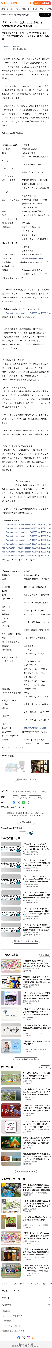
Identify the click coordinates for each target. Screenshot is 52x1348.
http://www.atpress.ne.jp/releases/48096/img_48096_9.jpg (27, 552)
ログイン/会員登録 (42, 3)
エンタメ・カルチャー (21, 792)
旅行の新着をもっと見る (26, 1172)
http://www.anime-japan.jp (33, 258)
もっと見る (45, 955)
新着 (3, 9)
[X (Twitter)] (18, 802)
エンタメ (10, 9)
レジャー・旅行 (35, 797)
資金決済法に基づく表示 (13, 1331)
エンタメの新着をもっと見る (26, 1059)
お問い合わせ (26, 822)
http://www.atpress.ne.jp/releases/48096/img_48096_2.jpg (27, 524)
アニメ (15, 797)
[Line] (23, 802)
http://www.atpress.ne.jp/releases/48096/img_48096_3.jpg (27, 528)
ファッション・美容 (35, 9)
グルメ (18, 9)
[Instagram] (28, 1337)
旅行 (24, 9)
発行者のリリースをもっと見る (26, 941)
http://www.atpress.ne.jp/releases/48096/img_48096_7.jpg (27, 544)
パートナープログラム (12, 1316)
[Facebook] (14, 802)
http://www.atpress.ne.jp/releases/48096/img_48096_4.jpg (27, 532)
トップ (4, 1284)
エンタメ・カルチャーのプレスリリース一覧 (28, 1284)
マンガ (23, 797)
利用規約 (6, 1321)
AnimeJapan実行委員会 (11, 46)
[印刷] (28, 802)
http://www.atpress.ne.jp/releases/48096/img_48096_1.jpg (27, 313)
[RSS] (33, 1337)
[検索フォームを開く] (29, 3)
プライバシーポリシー (12, 1326)
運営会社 (6, 1311)
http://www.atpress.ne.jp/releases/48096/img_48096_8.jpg (27, 548)
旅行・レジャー (39, 792)
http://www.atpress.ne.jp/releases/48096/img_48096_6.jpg (27, 540)
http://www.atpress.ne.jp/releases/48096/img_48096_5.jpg (27, 536)
